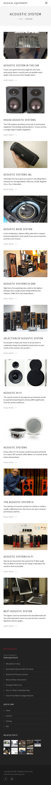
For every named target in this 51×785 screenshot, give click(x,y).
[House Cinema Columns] (22, 743)
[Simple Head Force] (7, 751)
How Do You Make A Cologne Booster (19, 696)
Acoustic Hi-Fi (13, 392)
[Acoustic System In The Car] (25, 45)
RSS (7, 726)
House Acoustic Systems (20, 120)
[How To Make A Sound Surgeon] (7, 743)
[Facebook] (6, 779)
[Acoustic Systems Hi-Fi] (25, 536)
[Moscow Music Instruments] (37, 743)
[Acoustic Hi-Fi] (25, 373)
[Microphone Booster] (14, 751)
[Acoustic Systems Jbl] (25, 154)
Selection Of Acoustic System (23, 338)
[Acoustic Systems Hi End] (25, 263)
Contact (9, 716)
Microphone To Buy (13, 664)
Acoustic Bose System (18, 229)
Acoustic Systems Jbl (18, 174)
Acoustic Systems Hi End (20, 283)
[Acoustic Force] (30, 743)
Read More (9, 80)
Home (21, 19)
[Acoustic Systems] (25, 427)
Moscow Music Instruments (16, 680)
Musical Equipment (16, 3)
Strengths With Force (14, 685)
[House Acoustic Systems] (25, 100)
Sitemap (9, 721)
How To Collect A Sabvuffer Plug (18, 690)
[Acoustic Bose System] (25, 209)
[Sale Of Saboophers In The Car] (22, 751)
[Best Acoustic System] (25, 591)
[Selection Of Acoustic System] (25, 318)
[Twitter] (12, 779)
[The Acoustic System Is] (25, 482)
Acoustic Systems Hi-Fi (18, 556)
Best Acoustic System (18, 611)
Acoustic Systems (15, 447)
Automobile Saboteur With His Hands (19, 669)
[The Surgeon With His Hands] (30, 751)
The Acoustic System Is (19, 502)
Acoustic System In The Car (21, 65)
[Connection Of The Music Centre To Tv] (14, 743)
